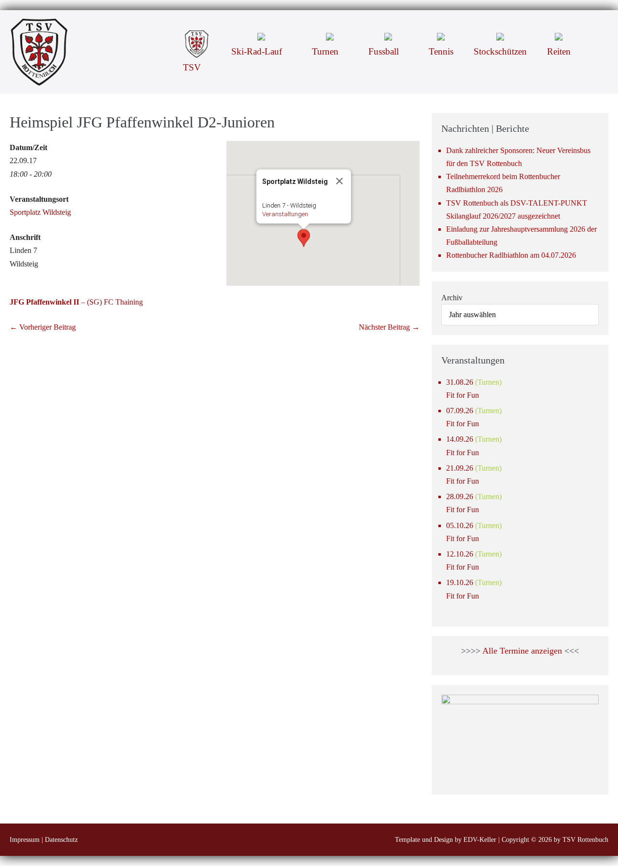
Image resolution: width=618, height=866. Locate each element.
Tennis (441, 51)
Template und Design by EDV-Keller (445, 839)
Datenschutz (61, 839)
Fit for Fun (462, 395)
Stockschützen (500, 51)
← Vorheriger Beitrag (43, 327)
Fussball (384, 51)
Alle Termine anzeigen (522, 651)
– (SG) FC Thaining (76, 302)
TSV (193, 67)
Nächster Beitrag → (389, 327)
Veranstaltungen (285, 214)
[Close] (339, 181)
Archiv (452, 297)
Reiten (559, 51)
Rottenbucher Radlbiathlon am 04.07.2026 (511, 255)
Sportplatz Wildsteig (40, 212)
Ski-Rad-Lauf (257, 51)
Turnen (326, 51)
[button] (594, 35)
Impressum (25, 839)
